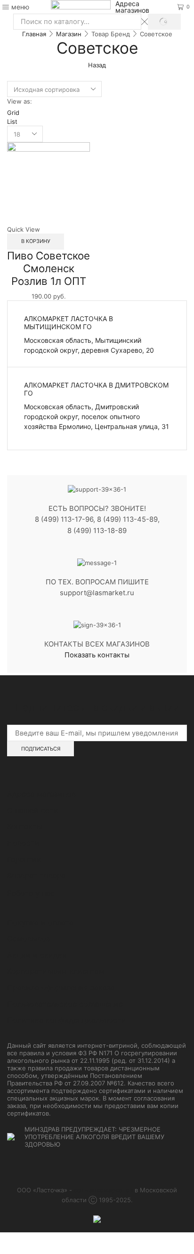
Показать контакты (97, 655)
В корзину (35, 241)
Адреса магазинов (132, 7)
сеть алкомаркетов (103, 1190)
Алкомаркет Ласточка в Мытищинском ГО (68, 323)
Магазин (68, 34)
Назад (97, 65)
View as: (19, 101)
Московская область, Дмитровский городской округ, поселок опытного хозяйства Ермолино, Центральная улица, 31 (96, 416)
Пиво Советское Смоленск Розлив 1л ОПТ (48, 268)
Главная (34, 34)
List (12, 121)
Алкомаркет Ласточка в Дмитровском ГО (96, 389)
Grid (13, 112)
